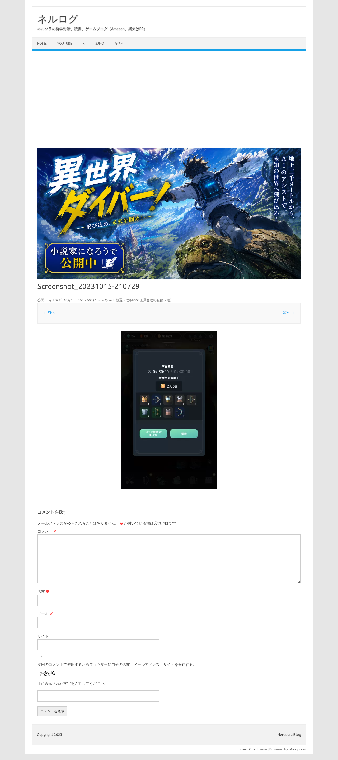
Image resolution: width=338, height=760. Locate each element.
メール (45, 614)
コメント (47, 531)
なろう (119, 43)
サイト (43, 636)
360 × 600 (85, 300)
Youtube (64, 43)
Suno (99, 43)
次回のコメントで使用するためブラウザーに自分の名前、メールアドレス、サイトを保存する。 (116, 664)
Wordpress (297, 749)
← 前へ (49, 312)
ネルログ (57, 18)
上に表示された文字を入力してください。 (72, 683)
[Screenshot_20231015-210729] (169, 410)
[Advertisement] (169, 94)
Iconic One (247, 749)
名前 (43, 591)
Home (42, 43)
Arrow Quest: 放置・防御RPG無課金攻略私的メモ (132, 300)
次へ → (289, 312)
